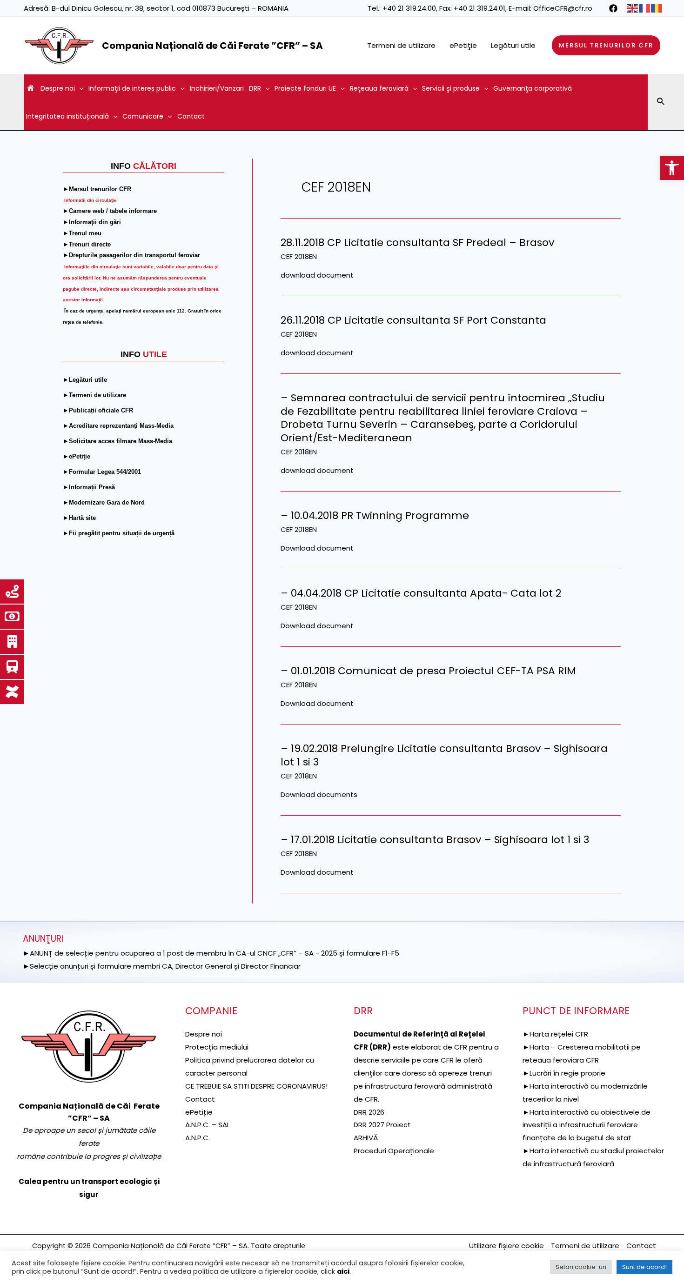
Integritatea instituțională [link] (67, 116)
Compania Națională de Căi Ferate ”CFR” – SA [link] (212, 45)
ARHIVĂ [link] (366, 1138)
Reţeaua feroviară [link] (379, 88)
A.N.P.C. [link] (197, 1138)
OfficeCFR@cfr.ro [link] (562, 8)
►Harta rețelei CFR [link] (555, 1034)
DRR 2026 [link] (369, 1112)
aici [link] (343, 1271)
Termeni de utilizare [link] (401, 45)
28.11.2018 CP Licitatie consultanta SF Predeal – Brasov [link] (417, 242)
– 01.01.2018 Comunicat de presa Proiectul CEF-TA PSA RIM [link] (428, 671)
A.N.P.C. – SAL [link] (207, 1125)
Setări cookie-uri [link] (581, 1267)
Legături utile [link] (513, 45)
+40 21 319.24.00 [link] (409, 8)
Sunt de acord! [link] (644, 1267)
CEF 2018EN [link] (299, 256)
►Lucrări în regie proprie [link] (564, 1073)
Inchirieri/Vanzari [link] (217, 88)
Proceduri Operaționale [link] (394, 1151)
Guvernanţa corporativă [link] (532, 88)
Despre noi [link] (57, 88)
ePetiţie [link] (463, 45)
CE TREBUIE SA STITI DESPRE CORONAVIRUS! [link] (256, 1086)
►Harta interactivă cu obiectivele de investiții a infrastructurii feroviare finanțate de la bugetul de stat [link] (586, 1125)
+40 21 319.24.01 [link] (479, 8)
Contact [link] (191, 116)
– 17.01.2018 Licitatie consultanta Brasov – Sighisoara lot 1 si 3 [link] (435, 839)
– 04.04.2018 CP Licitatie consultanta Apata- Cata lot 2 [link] (421, 593)
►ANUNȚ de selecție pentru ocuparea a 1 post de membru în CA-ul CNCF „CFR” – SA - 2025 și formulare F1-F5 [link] (211, 953)
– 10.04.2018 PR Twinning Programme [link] (375, 515)
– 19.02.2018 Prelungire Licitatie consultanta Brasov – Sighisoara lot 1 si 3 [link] (444, 755)
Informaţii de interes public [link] (132, 88)
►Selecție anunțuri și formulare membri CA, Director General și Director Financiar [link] (162, 966)
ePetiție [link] (199, 1112)
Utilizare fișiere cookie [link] (506, 1245)
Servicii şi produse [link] (451, 88)
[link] (672, 168)
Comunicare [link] (142, 116)
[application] (79, 88)
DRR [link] (255, 88)
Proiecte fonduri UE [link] (305, 88)
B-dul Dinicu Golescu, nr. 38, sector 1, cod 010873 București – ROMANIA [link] (170, 8)
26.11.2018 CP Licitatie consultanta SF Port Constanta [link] (413, 320)
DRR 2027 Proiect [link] (382, 1125)
